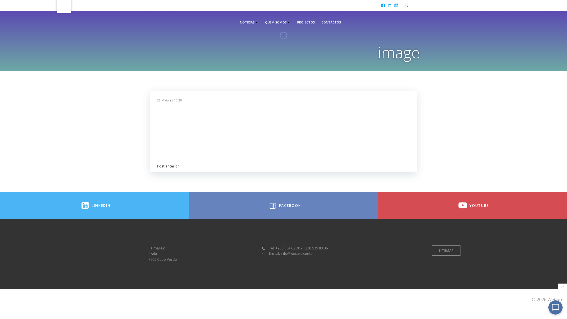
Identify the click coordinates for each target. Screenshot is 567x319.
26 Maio (163, 100)
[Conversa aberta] (555, 307)
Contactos (331, 22)
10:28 (178, 100)
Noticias (247, 22)
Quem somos (276, 22)
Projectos (306, 22)
